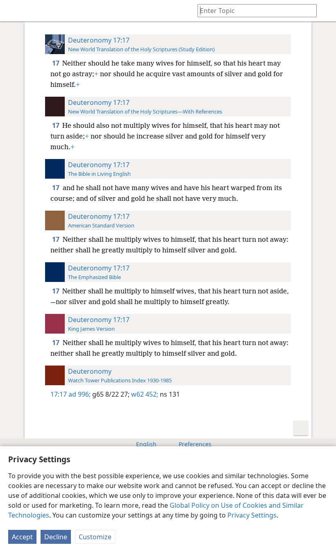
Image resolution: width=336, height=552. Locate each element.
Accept (22, 536)
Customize (95, 536)
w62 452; (143, 394)
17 (56, 63)
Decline (55, 536)
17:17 (58, 394)
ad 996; (79, 394)
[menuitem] (12, 11)
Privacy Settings (252, 515)
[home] (12, 11)
